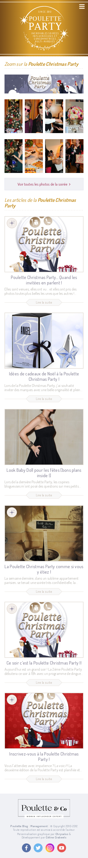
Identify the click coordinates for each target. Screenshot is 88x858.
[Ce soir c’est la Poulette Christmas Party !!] (44, 630)
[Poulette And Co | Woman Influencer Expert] (44, 817)
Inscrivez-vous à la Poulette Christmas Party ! (44, 756)
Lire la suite (44, 302)
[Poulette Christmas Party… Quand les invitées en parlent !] (44, 244)
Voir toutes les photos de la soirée (43, 184)
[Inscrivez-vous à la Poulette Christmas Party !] (44, 721)
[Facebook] (26, 847)
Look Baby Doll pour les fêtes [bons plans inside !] (44, 472)
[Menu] (82, 6)
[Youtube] (61, 847)
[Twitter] (38, 847)
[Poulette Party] (12, 223)
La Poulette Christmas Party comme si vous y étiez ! (44, 569)
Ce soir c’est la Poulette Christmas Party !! (44, 663)
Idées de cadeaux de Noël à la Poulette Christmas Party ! (44, 376)
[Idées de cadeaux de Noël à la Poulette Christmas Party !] (44, 341)
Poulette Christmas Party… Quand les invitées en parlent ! (44, 280)
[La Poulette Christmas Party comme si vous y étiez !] (44, 533)
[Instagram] (49, 847)
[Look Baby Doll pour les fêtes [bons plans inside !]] (44, 437)
